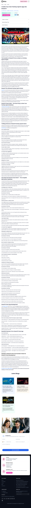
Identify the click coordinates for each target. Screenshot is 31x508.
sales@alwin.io (8, 466)
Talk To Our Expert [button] (6, 15)
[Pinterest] (12, 498)
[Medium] (14, 498)
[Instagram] (10, 498)
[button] (17, 14)
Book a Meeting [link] (9, 472)
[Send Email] (28, 494)
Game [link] (8, 4)
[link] (3, 1)
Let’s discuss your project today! (6, 368)
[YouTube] (8, 498)
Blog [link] (5, 4)
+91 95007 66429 (9, 467)
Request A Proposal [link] (24, 1)
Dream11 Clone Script (5, 106)
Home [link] (2, 4)
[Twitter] (4, 498)
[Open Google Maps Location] (3, 459)
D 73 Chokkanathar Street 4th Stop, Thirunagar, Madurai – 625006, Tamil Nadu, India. (11, 459)
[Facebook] (2, 498)
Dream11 (2, 90)
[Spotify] (2, 500)
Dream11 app (3, 127)
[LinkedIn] (6, 498)
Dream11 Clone (5, 306)
